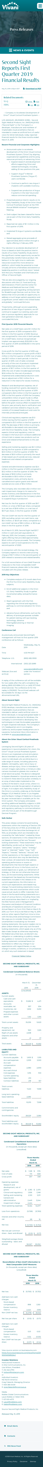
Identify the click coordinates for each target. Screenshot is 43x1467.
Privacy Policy (12, 1461)
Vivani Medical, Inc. (17, 1456)
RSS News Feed (14, 1446)
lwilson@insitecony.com (14, 1372)
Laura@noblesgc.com (13, 1402)
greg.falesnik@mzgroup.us (15, 1387)
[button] (40, 6)
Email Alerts (12, 1426)
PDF (37, 102)
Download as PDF (33, 89)
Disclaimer (23, 1461)
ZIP (38, 105)
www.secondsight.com (33, 669)
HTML (30, 102)
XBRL (6, 105)
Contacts (11, 1436)
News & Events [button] (23, 50)
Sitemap (33, 1461)
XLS (31, 105)
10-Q (6, 101)
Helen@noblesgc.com (13, 1404)
